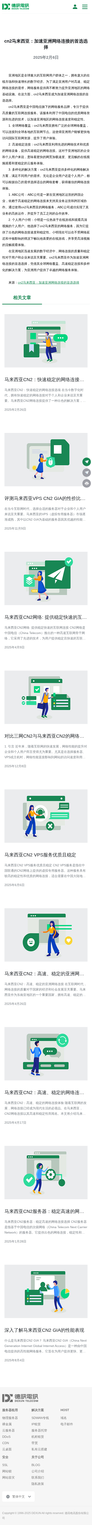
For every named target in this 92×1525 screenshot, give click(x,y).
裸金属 (7, 1424)
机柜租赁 (37, 1436)
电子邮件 (67, 1424)
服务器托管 (39, 1430)
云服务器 (8, 1430)
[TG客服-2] (86, 472)
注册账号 (75, 6)
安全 (5, 1457)
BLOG (35, 1465)
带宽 (34, 1443)
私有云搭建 (39, 1449)
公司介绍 (37, 1471)
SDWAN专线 (40, 1418)
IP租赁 (36, 1424)
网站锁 (7, 1471)
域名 (64, 1418)
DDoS (6, 1436)
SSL (5, 1465)
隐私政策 (37, 1484)
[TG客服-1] (86, 462)
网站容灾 (8, 1477)
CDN (5, 1443)
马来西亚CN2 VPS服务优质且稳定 (40, 854)
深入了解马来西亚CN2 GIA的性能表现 (44, 1330)
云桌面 (7, 1449)
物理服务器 (10, 1418)
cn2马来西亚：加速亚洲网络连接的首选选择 (48, 282)
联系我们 (37, 1477)
